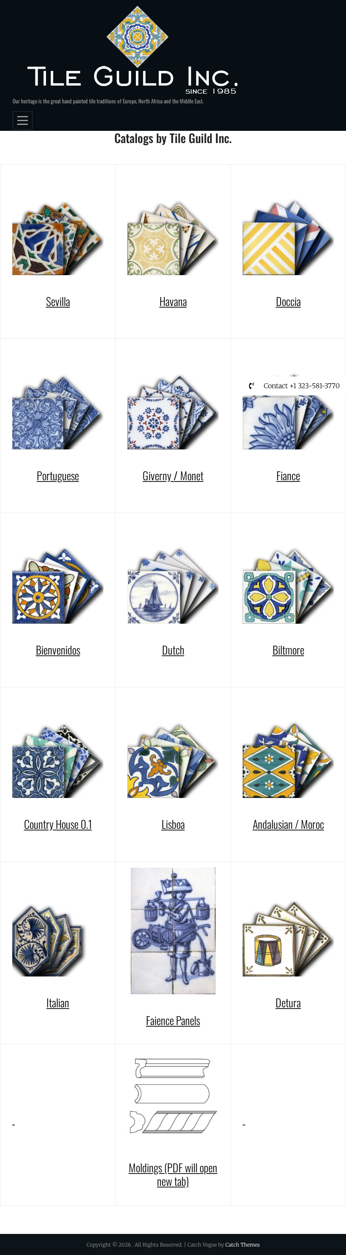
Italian (57, 1002)
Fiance (288, 475)
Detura (288, 1002)
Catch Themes (242, 1244)
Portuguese (58, 475)
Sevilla (58, 301)
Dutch (173, 649)
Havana (173, 301)
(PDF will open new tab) (187, 1174)
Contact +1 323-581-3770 (301, 385)
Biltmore (288, 649)
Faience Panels (173, 1020)
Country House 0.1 (58, 824)
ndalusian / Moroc (291, 824)
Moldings (146, 1167)
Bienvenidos (58, 649)
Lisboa (173, 824)
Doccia (288, 301)
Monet (191, 475)
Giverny (158, 475)
